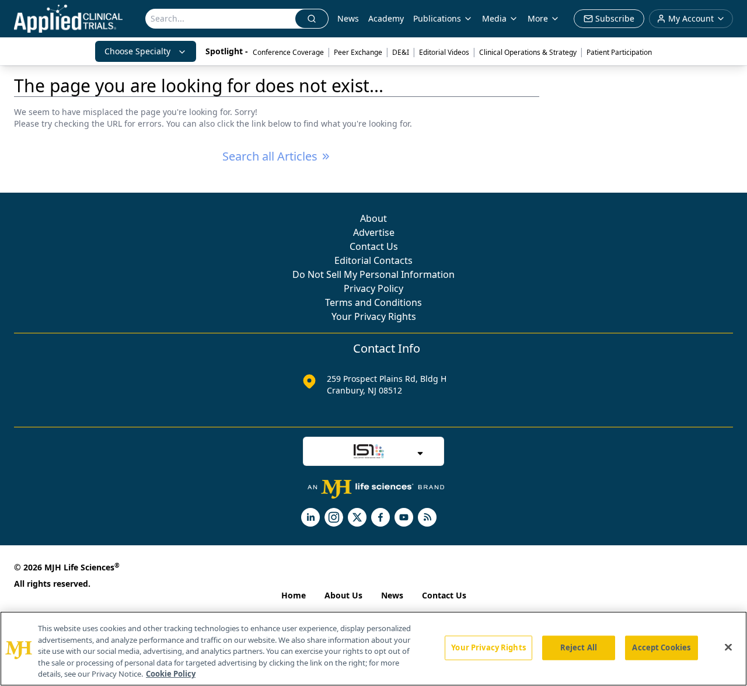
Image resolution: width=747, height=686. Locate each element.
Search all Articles (269, 156)
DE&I (400, 52)
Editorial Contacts (373, 260)
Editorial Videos (444, 52)
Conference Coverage (288, 52)
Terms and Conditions (373, 302)
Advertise (374, 232)
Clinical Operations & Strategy (528, 52)
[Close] (728, 647)
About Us (343, 595)
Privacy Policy (373, 288)
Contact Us (374, 246)
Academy (386, 18)
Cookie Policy (171, 673)
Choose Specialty (137, 51)
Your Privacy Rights (373, 316)
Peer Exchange (358, 52)
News (348, 18)
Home (293, 595)
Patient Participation (619, 52)
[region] (373, 648)
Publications (437, 18)
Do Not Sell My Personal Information (373, 274)
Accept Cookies (661, 647)
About (373, 218)
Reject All (578, 647)
